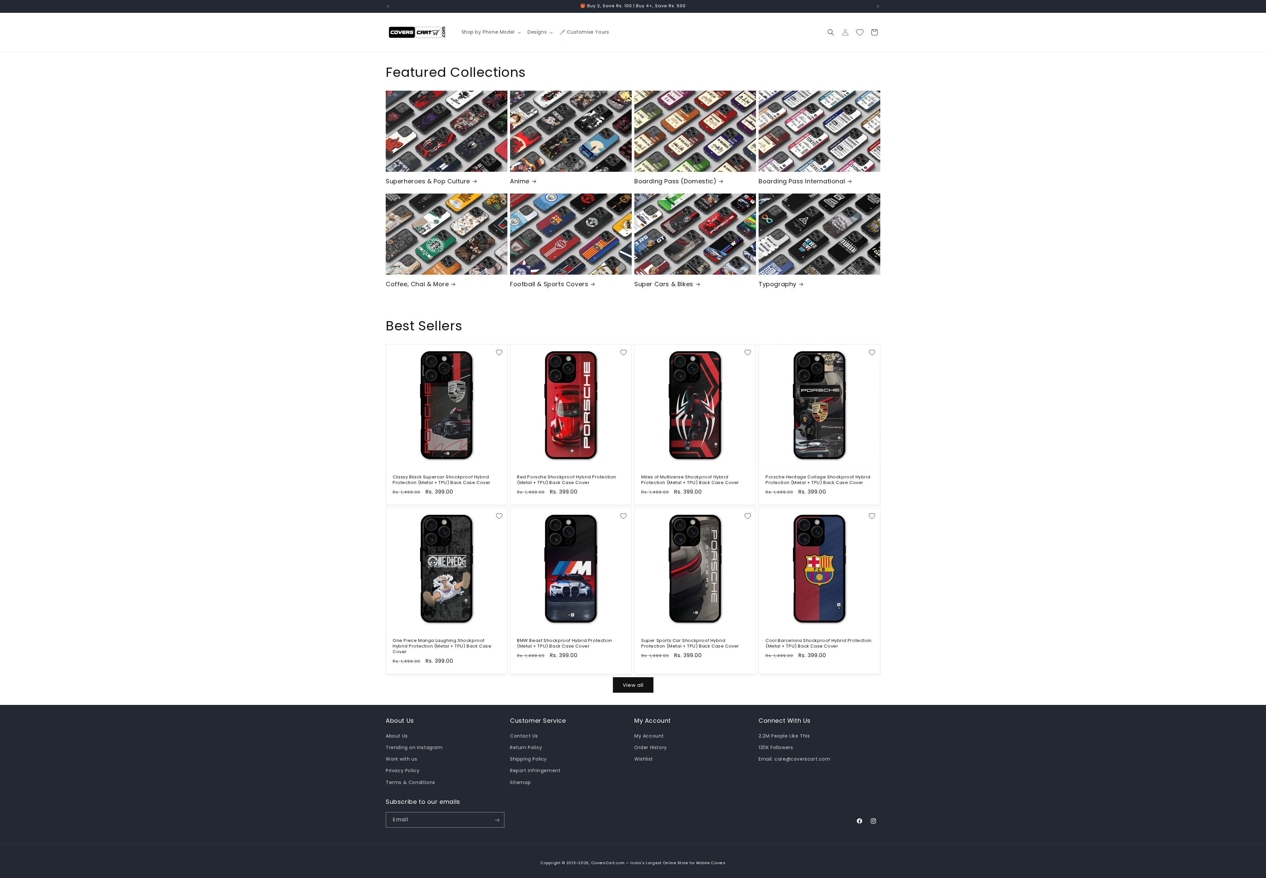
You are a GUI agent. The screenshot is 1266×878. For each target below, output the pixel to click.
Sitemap (520, 782)
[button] (491, 32)
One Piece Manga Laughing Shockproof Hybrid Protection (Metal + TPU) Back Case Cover (442, 646)
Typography (778, 284)
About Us (397, 735)
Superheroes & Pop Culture (428, 181)
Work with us (401, 759)
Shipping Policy (528, 759)
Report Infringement (535, 770)
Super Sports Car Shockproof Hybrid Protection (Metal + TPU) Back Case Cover (690, 643)
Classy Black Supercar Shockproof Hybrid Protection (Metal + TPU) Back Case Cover (442, 480)
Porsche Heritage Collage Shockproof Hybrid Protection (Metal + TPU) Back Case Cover (818, 480)
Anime (519, 181)
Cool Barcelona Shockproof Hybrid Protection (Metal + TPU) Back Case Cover (819, 643)
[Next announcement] (878, 6)
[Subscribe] (497, 820)
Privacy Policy (402, 770)
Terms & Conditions (410, 782)
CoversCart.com (608, 862)
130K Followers (776, 747)
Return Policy (526, 747)
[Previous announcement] (388, 6)
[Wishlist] (860, 32)
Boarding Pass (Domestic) (675, 181)
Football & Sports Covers (549, 284)
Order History (650, 747)
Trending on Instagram (414, 747)
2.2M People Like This (784, 735)
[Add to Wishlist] (499, 352)
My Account (649, 735)
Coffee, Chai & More (417, 284)
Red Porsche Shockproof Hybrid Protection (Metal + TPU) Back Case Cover (566, 480)
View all (633, 684)
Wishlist (643, 759)
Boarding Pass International (802, 181)
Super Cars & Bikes (663, 284)
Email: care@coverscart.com (794, 759)
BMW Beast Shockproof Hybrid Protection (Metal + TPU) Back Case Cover (564, 643)
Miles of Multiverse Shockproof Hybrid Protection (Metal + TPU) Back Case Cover (690, 480)
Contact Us (524, 735)
